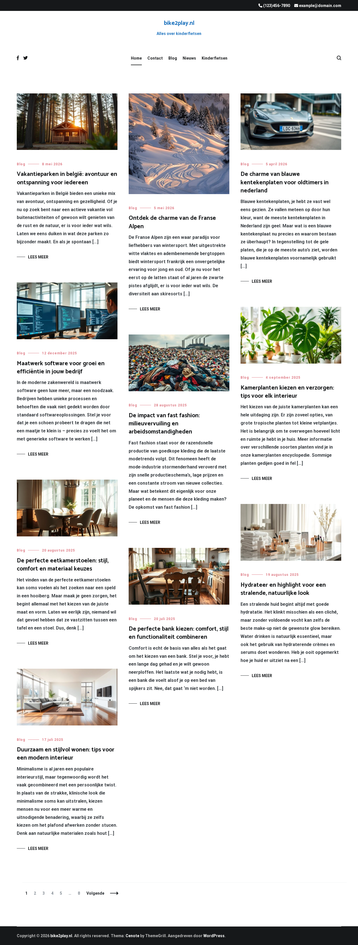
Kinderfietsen (214, 58)
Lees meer (38, 257)
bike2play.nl (179, 23)
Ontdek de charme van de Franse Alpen (172, 222)
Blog (172, 58)
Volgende (95, 893)
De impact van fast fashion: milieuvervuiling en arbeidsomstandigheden (164, 424)
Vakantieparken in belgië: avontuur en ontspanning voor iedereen (67, 178)
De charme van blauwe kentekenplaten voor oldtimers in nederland (285, 182)
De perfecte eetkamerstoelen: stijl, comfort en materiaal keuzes (63, 565)
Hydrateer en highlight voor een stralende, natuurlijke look (283, 589)
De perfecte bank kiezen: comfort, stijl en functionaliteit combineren (179, 633)
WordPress (214, 936)
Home (136, 58)
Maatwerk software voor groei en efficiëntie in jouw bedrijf (61, 367)
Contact (155, 58)
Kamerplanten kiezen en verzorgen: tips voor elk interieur (287, 392)
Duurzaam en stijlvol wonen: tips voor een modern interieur (65, 754)
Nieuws (189, 58)
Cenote (132, 936)
